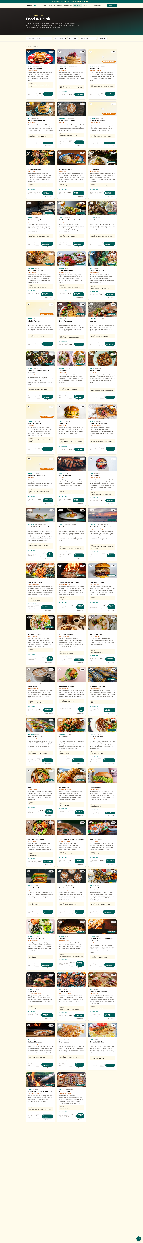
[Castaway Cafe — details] (102, 793)
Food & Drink (77, 5)
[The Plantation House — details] (40, 944)
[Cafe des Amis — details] (71, 1046)
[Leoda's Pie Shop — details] (71, 429)
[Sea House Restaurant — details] (102, 893)
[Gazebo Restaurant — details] (40, 74)
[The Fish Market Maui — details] (40, 843)
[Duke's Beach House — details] (40, 275)
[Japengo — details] (102, 325)
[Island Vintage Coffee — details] (71, 125)
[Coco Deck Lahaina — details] (102, 588)
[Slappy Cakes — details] (71, 74)
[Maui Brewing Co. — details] (71, 481)
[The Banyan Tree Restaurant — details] (71, 225)
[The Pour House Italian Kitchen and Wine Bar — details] (102, 944)
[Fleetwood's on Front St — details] (40, 481)
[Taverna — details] (71, 944)
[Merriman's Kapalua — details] (40, 225)
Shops (85, 5)
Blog (90, 5)
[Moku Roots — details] (102, 481)
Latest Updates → (110, 93)
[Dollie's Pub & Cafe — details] (40, 893)
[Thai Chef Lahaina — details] (40, 429)
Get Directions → (49, 97)
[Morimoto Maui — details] (71, 1097)
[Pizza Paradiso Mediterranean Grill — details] (71, 843)
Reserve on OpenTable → (46, 193)
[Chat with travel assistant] (138, 1238)
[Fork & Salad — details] (40, 691)
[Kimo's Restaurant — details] (71, 325)
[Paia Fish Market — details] (71, 996)
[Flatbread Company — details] (40, 1046)
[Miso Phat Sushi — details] (102, 843)
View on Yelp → (48, 93)
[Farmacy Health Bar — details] (102, 125)
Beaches (59, 5)
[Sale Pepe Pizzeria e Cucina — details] (71, 588)
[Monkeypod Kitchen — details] (71, 174)
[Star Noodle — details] (71, 376)
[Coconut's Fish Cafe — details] (102, 1046)
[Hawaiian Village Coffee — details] (71, 893)
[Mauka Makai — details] (71, 793)
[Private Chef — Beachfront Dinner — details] (40, 534)
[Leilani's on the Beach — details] (102, 691)
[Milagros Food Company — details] (102, 996)
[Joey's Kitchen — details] (102, 376)
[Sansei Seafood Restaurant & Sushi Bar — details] (40, 376)
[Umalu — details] (40, 793)
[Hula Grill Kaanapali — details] (40, 742)
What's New (97, 5)
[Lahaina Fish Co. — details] (40, 325)
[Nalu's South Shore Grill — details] (40, 125)
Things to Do (51, 5)
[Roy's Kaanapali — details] (71, 742)
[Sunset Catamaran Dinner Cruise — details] (102, 534)
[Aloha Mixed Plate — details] (40, 174)
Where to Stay (68, 5)
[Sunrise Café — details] (102, 74)
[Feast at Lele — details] (102, 174)
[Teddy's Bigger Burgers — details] (102, 429)
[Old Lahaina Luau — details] (40, 640)
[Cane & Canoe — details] (71, 534)
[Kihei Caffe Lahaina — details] (71, 640)
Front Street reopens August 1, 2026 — (71, 1)
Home (44, 5)
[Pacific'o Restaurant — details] (71, 275)
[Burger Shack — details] (40, 996)
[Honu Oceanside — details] (102, 225)
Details (39, 93)
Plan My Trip (112, 5)
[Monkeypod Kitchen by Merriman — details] (40, 1097)
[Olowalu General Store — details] (71, 691)
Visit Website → (79, 344)
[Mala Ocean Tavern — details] (40, 588)
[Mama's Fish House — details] (102, 275)
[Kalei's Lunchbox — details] (102, 640)
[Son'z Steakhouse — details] (102, 742)
